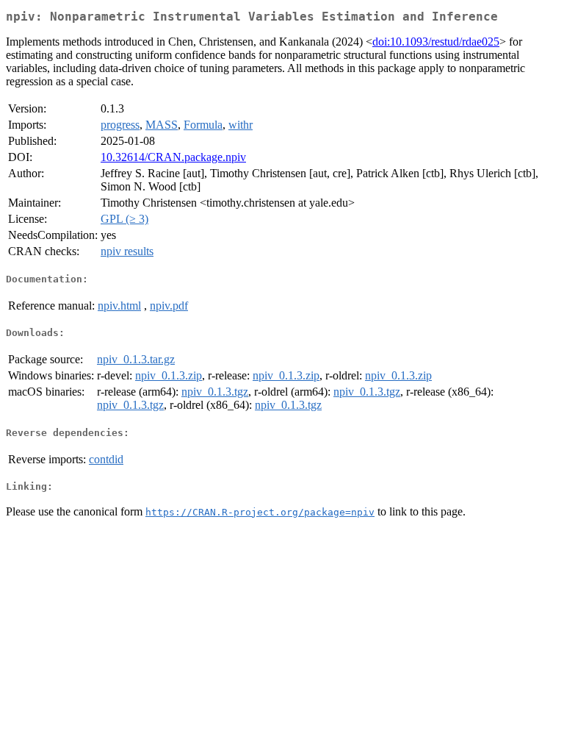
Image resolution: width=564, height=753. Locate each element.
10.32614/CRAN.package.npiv (173, 157)
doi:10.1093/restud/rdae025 (435, 41)
